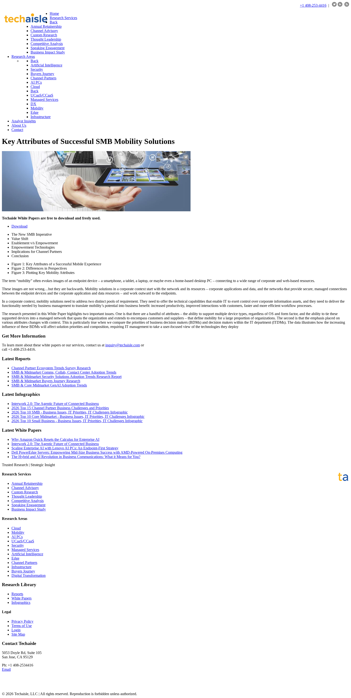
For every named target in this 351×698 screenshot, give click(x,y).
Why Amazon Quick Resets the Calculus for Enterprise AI (55, 439)
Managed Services (25, 550)
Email (6, 669)
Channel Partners (24, 563)
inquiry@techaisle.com (122, 345)
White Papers (21, 598)
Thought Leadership (26, 496)
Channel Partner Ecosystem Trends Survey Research (51, 368)
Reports (17, 594)
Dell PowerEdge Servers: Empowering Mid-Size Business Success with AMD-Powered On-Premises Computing (96, 452)
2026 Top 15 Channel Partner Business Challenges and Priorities (60, 408)
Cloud (16, 528)
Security (17, 545)
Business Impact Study (28, 509)
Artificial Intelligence (27, 554)
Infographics (20, 602)
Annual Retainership (27, 483)
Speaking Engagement (28, 505)
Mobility (17, 532)
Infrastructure (21, 567)
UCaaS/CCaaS (22, 541)
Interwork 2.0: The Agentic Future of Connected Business (55, 404)
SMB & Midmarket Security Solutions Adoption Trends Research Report (66, 377)
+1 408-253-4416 (313, 5)
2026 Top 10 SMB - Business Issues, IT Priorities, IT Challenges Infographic (69, 412)
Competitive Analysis (27, 501)
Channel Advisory (25, 488)
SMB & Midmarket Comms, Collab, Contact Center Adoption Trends (63, 372)
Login (16, 630)
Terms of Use (21, 626)
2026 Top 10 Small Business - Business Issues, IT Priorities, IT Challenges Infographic (77, 421)
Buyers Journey (23, 571)
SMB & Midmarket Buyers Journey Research (45, 381)
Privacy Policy (22, 621)
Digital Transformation (28, 575)
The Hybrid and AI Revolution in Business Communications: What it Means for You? (75, 457)
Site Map (18, 634)
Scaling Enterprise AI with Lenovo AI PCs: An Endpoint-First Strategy (64, 448)
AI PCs (17, 537)
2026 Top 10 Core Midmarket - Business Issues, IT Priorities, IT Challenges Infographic (77, 416)
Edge (15, 558)
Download (19, 226)
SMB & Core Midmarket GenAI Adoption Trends (49, 385)
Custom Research (24, 492)
